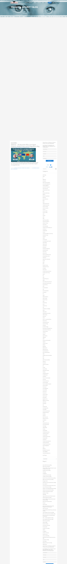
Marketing (44, 346)
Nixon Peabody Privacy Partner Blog (48, 519)
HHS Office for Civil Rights (46, 308)
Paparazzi (44, 361)
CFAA (43, 217)
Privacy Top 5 (45, 391)
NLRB (43, 353)
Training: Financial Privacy (46, 436)
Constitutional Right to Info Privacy (48, 233)
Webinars (44, 448)
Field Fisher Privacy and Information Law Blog (49, 482)
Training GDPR (45, 430)
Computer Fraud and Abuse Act (47, 227)
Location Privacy (45, 343)
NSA (43, 356)
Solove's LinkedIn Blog (46, 535)
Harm (43, 304)
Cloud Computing (45, 226)
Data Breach (44, 247)
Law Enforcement (45, 331)
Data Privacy (44, 251)
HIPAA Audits (45, 311)
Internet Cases (45, 504)
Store (46, 2)
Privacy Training (45, 394)
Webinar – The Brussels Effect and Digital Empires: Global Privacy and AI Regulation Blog (25, 145)
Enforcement (45, 269)
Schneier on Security (46, 532)
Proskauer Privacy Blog (46, 528)
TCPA (43, 421)
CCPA (43, 214)
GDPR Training (45, 298)
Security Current (45, 534)
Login (53, 2)
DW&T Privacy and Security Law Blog (48, 479)
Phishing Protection (46, 373)
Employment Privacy (46, 266)
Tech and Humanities (46, 424)
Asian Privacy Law (45, 188)
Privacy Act (44, 379)
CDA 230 (44, 215)
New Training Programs (46, 352)
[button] (55, 2)
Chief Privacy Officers (46, 220)
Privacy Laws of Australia (46, 525)
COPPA (44, 238)
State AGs (44, 415)
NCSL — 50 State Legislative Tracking (48, 517)
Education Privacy (45, 265)
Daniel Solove (27, 147)
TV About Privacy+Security (46, 444)
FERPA (44, 280)
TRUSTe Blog (44, 541)
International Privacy (46, 322)
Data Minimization (45, 250)
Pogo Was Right (45, 522)
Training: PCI (44, 439)
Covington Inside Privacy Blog (47, 476)
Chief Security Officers (46, 221)
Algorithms (44, 179)
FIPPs (43, 286)
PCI (43, 365)
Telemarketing (45, 427)
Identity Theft (45, 320)
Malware (44, 344)
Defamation (44, 257)
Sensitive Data (45, 406)
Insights (35, 2)
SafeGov (44, 529)
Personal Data (45, 368)
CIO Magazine (45, 473)
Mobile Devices (45, 347)
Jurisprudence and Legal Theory (47, 328)
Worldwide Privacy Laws (46, 450)
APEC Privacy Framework (46, 182)
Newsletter (30, 2)
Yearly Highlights (45, 451)
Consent (44, 232)
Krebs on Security (45, 508)
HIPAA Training (45, 314)
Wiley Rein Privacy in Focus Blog (47, 542)
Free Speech (44, 292)
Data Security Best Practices (47, 254)
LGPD (43, 338)
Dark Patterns (45, 245)
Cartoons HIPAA (45, 212)
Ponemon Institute (45, 523)
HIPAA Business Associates (47, 313)
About (43, 2)
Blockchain (44, 197)
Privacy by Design (45, 382)
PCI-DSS (44, 367)
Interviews (44, 325)
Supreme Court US (45, 418)
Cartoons (44, 209)
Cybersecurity (45, 244)
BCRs (43, 191)
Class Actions (45, 224)
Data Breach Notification (46, 248)
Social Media (44, 409)
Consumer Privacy (45, 235)
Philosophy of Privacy (46, 370)
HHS (43, 307)
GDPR (43, 295)
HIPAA (44, 310)
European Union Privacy (46, 272)
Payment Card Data (45, 364)
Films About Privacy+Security (47, 283)
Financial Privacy (45, 284)
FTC (43, 293)
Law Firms (44, 332)
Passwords (44, 362)
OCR (43, 358)
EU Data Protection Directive (47, 271)
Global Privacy (45, 302)
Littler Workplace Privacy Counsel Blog (48, 512)
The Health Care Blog (46, 539)
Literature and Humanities (46, 340)
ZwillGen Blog (45, 544)
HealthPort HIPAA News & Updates (48, 491)
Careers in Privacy (45, 206)
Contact (49, 2)
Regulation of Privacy (46, 400)
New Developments (45, 350)
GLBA (43, 301)
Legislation (44, 337)
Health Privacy (45, 305)
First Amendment (45, 287)
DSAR (43, 262)
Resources (39, 2)
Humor (44, 317)
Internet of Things (45, 323)
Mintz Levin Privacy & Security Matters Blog (49, 513)
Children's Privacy (45, 223)
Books (44, 200)
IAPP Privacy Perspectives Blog (47, 501)
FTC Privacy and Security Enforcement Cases (49, 485)
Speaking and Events (46, 412)
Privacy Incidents (45, 385)
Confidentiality (45, 230)
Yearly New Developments (46, 453)
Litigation (44, 341)
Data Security (45, 253)
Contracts (44, 236)
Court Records (45, 239)
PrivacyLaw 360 (45, 526)
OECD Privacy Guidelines (46, 359)
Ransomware (45, 397)
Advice (44, 176)
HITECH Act (44, 316)
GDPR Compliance (45, 296)
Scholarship (44, 403)
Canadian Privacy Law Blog (46, 470)
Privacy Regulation (45, 388)
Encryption (44, 268)
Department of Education (46, 259)
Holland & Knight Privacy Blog (47, 497)
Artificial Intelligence (46, 185)
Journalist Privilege (45, 326)
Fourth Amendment (46, 290)
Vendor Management (46, 445)
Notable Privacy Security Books (47, 355)
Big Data (44, 194)
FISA (43, 289)
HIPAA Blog (44, 494)
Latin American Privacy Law (47, 329)
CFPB (43, 218)
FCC (43, 275)
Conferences (44, 229)
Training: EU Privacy (46, 433)
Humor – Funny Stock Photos (47, 319)
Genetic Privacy (45, 299)
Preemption (44, 376)
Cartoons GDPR (45, 211)
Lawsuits (44, 334)
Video (43, 447)
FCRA (43, 277)
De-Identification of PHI (46, 256)
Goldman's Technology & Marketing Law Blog (49, 488)
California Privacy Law (46, 203)
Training (26, 2)
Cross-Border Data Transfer (47, 241)
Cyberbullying (45, 242)
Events (44, 274)
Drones (44, 260)
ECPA (43, 263)
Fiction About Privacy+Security (47, 281)
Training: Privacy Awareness (47, 441)
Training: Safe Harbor (46, 442)
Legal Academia (45, 335)
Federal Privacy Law (45, 278)
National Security (45, 349)
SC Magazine (44, 531)
